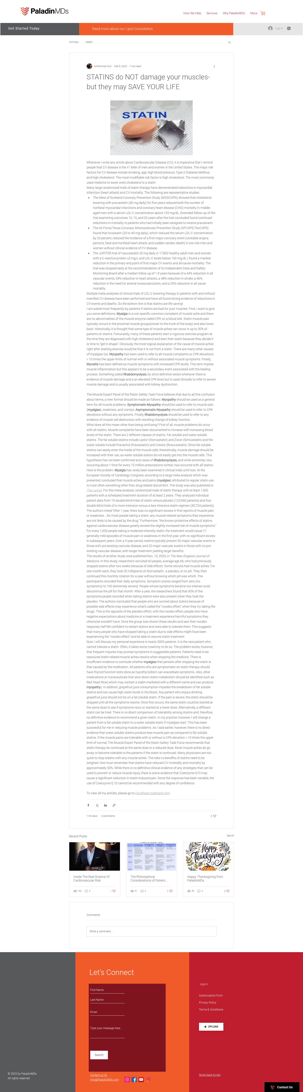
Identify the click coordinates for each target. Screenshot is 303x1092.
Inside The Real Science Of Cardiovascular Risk (91, 878)
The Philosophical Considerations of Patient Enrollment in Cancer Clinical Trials (150, 878)
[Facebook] (134, 1079)
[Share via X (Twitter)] (97, 805)
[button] (229, 42)
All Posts (74, 42)
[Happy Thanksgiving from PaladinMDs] (208, 856)
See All (230, 835)
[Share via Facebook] (88, 805)
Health (89, 42)
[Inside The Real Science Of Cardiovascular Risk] (94, 856)
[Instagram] (289, 28)
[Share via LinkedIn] (105, 805)
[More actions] (214, 66)
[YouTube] (141, 1079)
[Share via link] (114, 805)
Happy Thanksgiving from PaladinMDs (205, 878)
